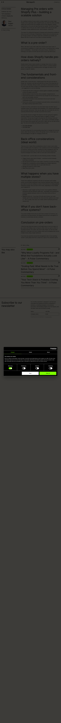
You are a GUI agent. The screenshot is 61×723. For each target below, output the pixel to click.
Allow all (48, 373)
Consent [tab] (12, 352)
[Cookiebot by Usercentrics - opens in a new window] (51, 349)
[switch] (23, 368)
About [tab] (48, 352)
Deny (30, 373)
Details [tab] (30, 352)
